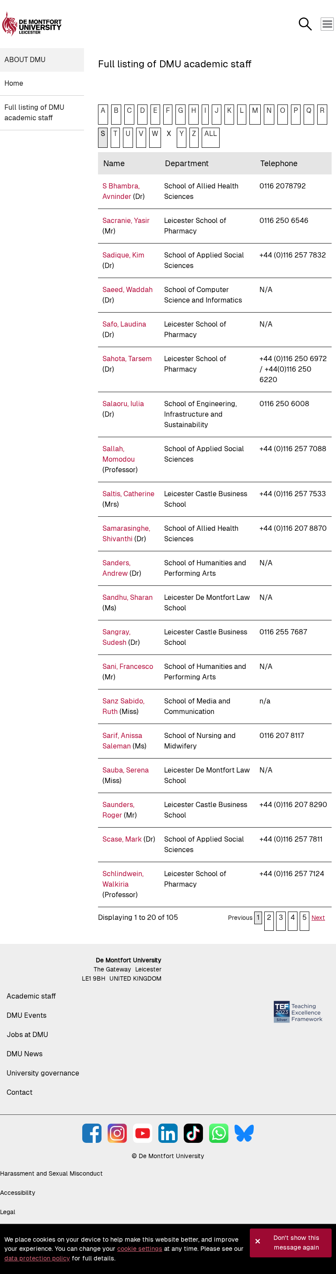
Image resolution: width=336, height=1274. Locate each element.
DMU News (24, 1054)
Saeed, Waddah (127, 289)
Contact (19, 1092)
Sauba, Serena (125, 770)
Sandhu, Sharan (127, 597)
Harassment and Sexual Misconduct (51, 1173)
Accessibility (17, 1192)
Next (318, 917)
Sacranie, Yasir (126, 220)
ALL (210, 133)
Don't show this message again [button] (296, 1242)
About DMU (25, 60)
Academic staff (31, 996)
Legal (7, 1211)
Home (13, 83)
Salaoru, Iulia (123, 404)
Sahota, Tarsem (127, 359)
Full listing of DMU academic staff (34, 112)
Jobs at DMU (27, 1034)
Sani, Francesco (127, 666)
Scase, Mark (122, 839)
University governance (43, 1073)
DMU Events (26, 1015)
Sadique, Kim (123, 255)
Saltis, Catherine (128, 494)
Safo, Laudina (124, 324)
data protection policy (37, 1258)
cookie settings (139, 1248)
